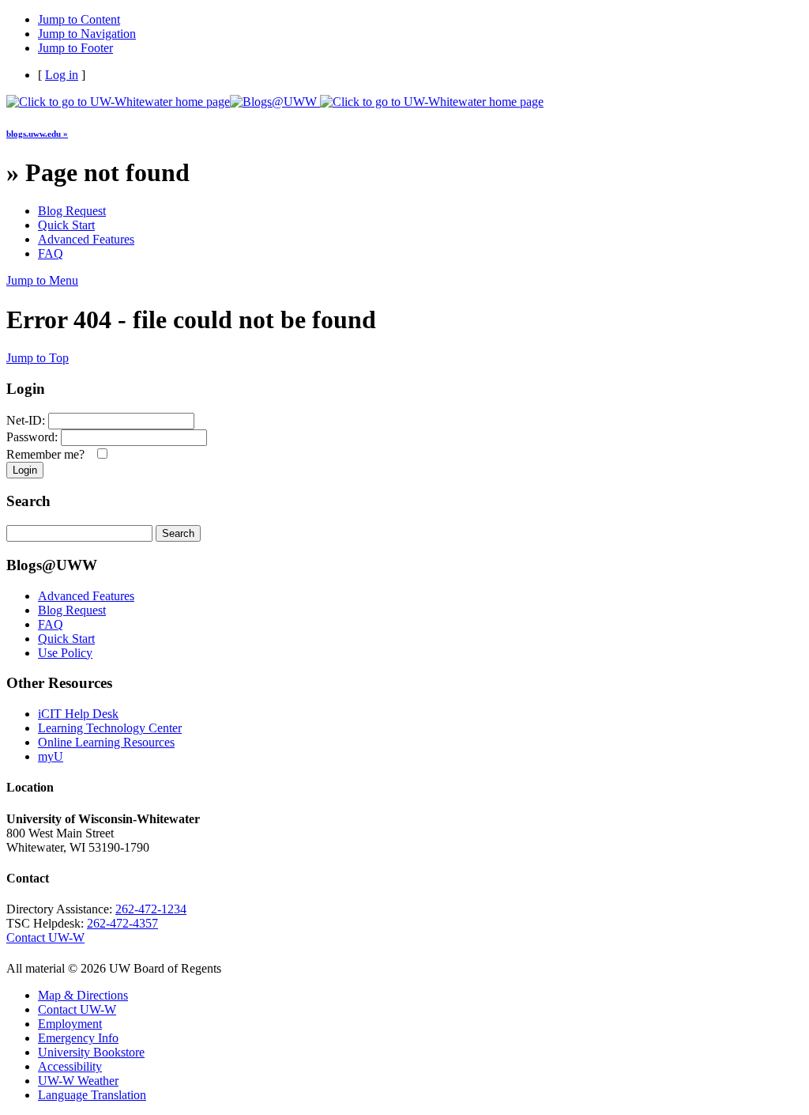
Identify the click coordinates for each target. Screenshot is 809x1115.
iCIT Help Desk (78, 713)
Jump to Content (79, 19)
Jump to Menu (42, 280)
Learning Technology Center (110, 728)
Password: (32, 437)
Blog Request (72, 210)
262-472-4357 (122, 923)
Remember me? (48, 454)
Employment (70, 1023)
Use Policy (65, 653)
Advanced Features (86, 239)
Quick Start (66, 225)
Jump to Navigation (87, 33)
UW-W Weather (78, 1080)
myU (50, 756)
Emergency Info (78, 1038)
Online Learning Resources (106, 742)
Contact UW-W (45, 937)
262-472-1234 (150, 909)
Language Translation (92, 1095)
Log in (61, 74)
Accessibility (70, 1066)
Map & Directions (83, 995)
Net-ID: (25, 420)
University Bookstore (91, 1052)
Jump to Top (37, 358)
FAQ (50, 253)
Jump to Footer (75, 48)
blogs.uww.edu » (37, 133)
